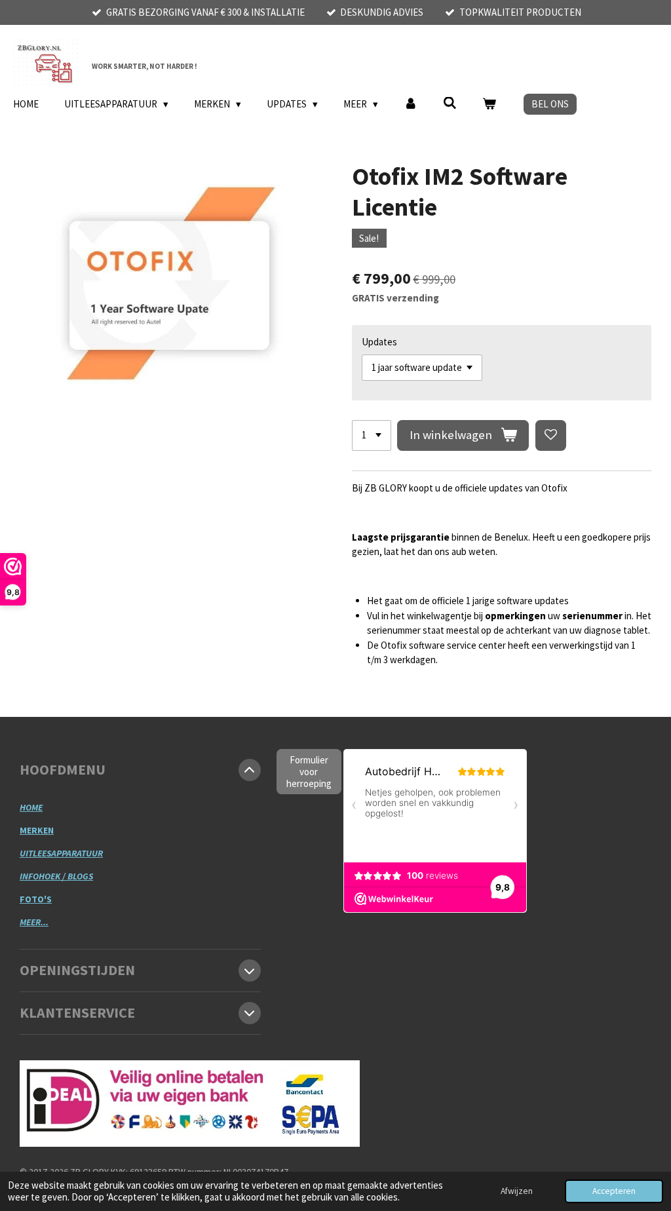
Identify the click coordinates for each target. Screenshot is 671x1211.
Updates (379, 342)
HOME (31, 807)
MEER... (34, 922)
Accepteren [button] (614, 1191)
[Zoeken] (450, 103)
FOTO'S (36, 899)
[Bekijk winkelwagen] (489, 104)
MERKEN (37, 830)
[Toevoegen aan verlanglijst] (550, 435)
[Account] (410, 104)
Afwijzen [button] (517, 1191)
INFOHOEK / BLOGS (56, 876)
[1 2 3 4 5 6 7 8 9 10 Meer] (371, 435)
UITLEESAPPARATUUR (61, 853)
